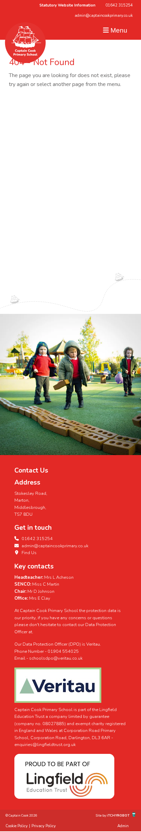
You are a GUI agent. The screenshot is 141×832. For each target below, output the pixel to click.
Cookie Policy (16, 826)
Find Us (29, 553)
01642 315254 (119, 5)
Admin (123, 826)
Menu (118, 30)
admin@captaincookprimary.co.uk (104, 15)
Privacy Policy (43, 826)
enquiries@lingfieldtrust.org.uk (45, 745)
